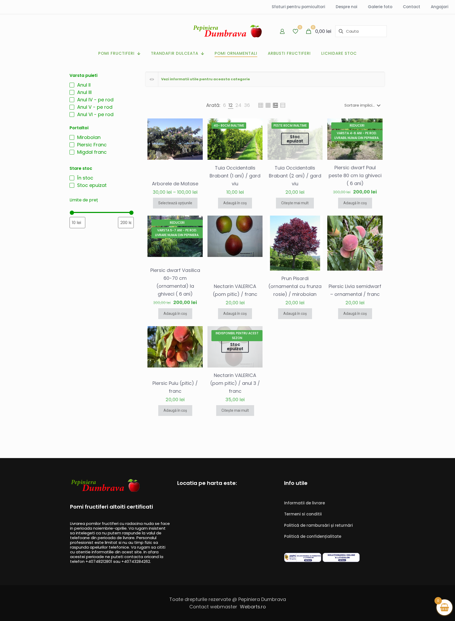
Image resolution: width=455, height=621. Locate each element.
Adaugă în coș (235, 203)
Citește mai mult (295, 203)
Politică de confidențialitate (312, 536)
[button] (265, 79)
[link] (224, 105)
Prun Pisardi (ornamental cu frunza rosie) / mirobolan (295, 286)
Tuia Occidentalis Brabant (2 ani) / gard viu (295, 176)
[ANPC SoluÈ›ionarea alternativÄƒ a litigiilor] (302, 560)
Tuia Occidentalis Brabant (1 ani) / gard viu (235, 176)
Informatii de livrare (304, 503)
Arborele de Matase (175, 183)
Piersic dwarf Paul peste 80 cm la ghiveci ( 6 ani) (355, 175)
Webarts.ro (253, 606)
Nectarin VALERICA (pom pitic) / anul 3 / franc (235, 383)
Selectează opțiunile (175, 203)
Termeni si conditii (303, 514)
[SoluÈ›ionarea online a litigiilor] (341, 560)
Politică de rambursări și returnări (318, 525)
